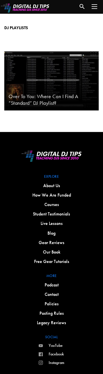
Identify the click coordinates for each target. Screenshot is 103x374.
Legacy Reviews (51, 323)
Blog (51, 233)
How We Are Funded (51, 195)
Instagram (56, 362)
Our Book (51, 252)
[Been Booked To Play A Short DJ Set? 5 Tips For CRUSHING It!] (51, 44)
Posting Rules (51, 313)
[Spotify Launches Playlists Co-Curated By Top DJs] (51, 33)
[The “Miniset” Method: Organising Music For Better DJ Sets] (51, 22)
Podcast (52, 285)
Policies (52, 304)
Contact (52, 294)
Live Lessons (52, 223)
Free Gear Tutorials (51, 261)
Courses (51, 204)
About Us (51, 186)
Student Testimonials (51, 214)
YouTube (56, 345)
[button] (94, 6)
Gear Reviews (51, 243)
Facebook (56, 354)
